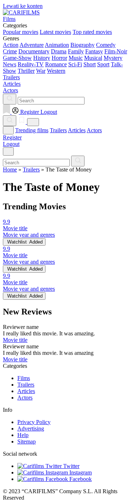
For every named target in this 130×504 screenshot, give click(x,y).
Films (23, 378)
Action (10, 45)
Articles (77, 130)
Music (76, 58)
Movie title (15, 340)
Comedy (106, 45)
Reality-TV (31, 64)
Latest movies (55, 32)
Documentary (33, 51)
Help (23, 435)
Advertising (30, 428)
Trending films (31, 130)
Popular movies (20, 32)
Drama (58, 51)
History (41, 58)
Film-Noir (115, 51)
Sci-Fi (75, 64)
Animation (57, 45)
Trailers (58, 130)
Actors (94, 130)
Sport (103, 64)
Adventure (32, 45)
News (9, 64)
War (41, 71)
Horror (59, 58)
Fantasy (94, 51)
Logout (11, 144)
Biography (82, 45)
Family (76, 51)
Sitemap (26, 441)
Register (12, 137)
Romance (56, 64)
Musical (93, 58)
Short (89, 64)
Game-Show (17, 58)
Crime (10, 51)
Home (10, 169)
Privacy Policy (34, 422)
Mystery (113, 58)
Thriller (26, 71)
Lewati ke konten (23, 6)
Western (56, 71)
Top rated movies (92, 32)
